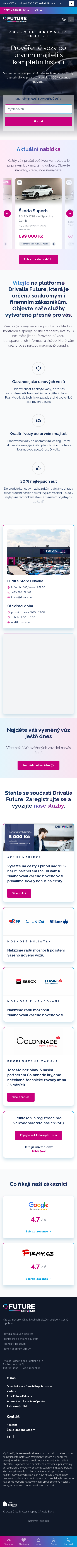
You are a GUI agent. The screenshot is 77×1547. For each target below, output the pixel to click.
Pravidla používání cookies (18, 1333)
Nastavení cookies (38, 1520)
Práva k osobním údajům (17, 1348)
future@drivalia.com (22, 597)
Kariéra (11, 1391)
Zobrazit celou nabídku (38, 259)
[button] (7, 213)
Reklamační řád (17, 1406)
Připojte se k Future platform (38, 1135)
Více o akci (19, 893)
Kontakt (12, 1425)
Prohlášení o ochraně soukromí (21, 1338)
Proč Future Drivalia (19, 1396)
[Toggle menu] (71, 19)
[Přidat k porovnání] (19, 182)
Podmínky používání (14, 1343)
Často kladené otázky (21, 1430)
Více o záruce (21, 1097)
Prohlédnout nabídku (36, 765)
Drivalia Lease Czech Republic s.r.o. (29, 1386)
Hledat (38, 121)
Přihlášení (38, 1151)
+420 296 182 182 (21, 592)
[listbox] (16, 10)
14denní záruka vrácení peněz (26, 1401)
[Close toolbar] (71, 3)
